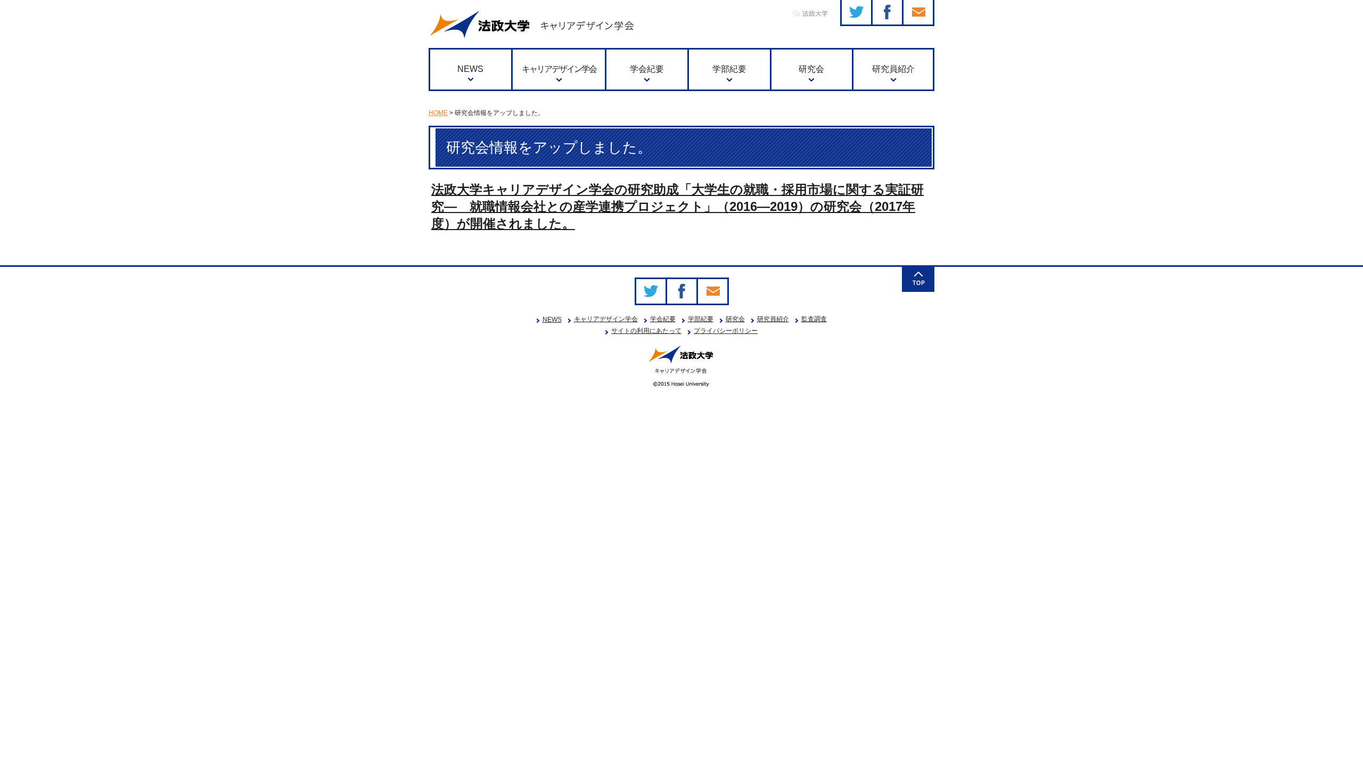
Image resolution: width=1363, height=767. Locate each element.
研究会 (811, 69)
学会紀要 (647, 69)
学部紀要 (729, 69)
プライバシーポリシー (726, 330)
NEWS (470, 69)
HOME (438, 113)
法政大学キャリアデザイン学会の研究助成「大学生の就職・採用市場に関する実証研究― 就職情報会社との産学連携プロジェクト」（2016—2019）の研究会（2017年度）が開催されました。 (677, 206)
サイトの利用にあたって (646, 330)
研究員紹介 (893, 69)
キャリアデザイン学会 (559, 69)
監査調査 (814, 319)
